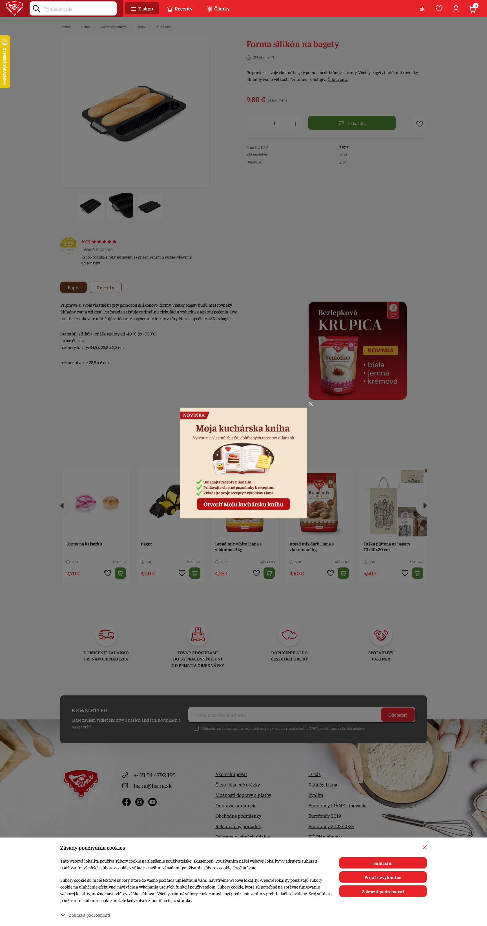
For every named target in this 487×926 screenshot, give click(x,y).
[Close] (311, 404)
